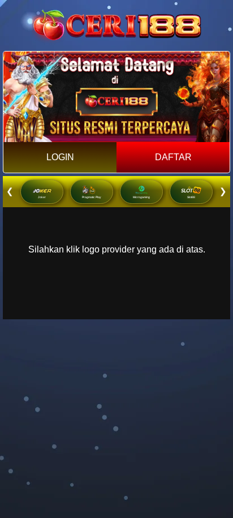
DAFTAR (173, 157)
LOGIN (60, 157)
